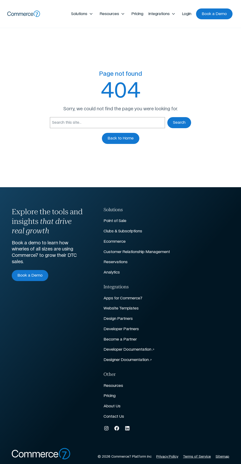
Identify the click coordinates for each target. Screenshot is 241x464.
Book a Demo (30, 275)
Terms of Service (197, 456)
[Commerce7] (23, 14)
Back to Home (121, 138)
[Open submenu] (91, 14)
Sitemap (222, 456)
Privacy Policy (167, 456)
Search (179, 122)
